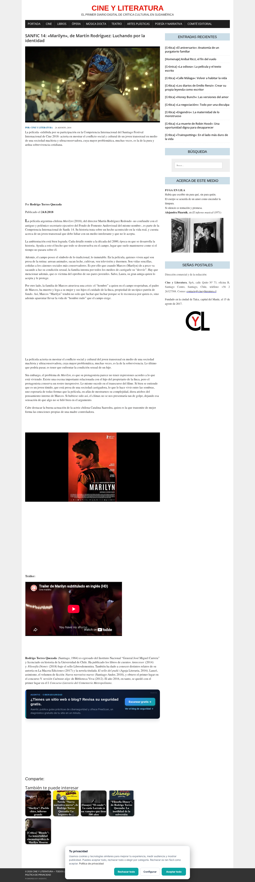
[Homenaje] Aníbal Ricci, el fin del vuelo (190, 59)
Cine (49, 24)
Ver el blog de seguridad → (139, 708)
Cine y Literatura (42, 127)
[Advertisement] (92, 174)
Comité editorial (200, 24)
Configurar (150, 871)
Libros (61, 24)
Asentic (43, 879)
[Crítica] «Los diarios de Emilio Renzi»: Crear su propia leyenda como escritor (195, 87)
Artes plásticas (138, 24)
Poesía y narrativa (168, 24)
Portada (34, 24)
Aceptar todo (174, 871)
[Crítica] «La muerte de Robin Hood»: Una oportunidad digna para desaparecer (192, 125)
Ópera (76, 24)
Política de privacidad (38, 875)
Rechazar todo (126, 871)
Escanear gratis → (140, 701)
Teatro (117, 24)
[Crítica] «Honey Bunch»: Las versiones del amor (197, 97)
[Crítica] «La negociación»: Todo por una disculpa (197, 105)
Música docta (96, 24)
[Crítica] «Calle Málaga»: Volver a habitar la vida (196, 78)
